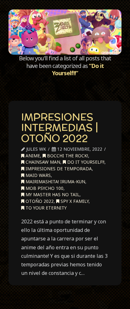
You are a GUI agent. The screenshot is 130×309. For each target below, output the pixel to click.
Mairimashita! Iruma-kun (54, 182)
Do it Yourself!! (85, 162)
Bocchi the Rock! (67, 156)
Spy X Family (74, 201)
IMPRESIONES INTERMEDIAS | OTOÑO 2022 (59, 127)
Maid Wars (37, 175)
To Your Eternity (45, 208)
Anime (32, 156)
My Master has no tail (52, 194)
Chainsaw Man (42, 162)
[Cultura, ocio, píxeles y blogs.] (65, 32)
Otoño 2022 (39, 201)
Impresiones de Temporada (58, 169)
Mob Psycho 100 (43, 188)
